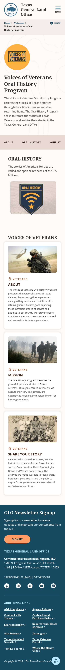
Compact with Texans (12, 616)
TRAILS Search (13, 649)
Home (7, 23)
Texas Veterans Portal (41, 641)
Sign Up (17, 539)
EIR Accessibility (14, 624)
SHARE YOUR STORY (25, 454)
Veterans (19, 23)
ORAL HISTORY (31, 142)
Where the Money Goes (43, 649)
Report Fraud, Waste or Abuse (44, 625)
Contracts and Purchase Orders (42, 616)
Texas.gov (38, 633)
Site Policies (11, 633)
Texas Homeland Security (14, 641)
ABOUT (8, 142)
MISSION (15, 375)
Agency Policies (41, 609)
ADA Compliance (14, 609)
